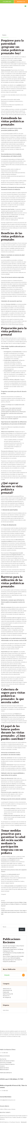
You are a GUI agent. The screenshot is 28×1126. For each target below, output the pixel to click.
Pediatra (4, 35)
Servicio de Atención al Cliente (7, 1060)
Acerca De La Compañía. (6, 1062)
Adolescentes (7, 988)
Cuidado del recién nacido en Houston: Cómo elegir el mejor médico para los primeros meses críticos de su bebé (13, 912)
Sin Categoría (7, 997)
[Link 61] (14, 918)
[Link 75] (14, 1026)
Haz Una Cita (3, 1059)
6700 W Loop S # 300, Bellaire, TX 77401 (11, 1079)
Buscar (4, 926)
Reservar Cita (21, 1)
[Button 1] (23, 975)
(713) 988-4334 (7, 1)
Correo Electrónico (5, 1097)
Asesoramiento (7, 990)
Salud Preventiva (8, 994)
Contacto (2, 1066)
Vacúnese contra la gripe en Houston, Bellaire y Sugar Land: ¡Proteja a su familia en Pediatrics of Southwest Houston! (14, 904)
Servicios (6, 995)
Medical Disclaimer (4, 1069)
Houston (4, 1010)
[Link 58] (14, 898)
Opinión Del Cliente (4, 1067)
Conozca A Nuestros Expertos (7, 1064)
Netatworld (23, 1122)
